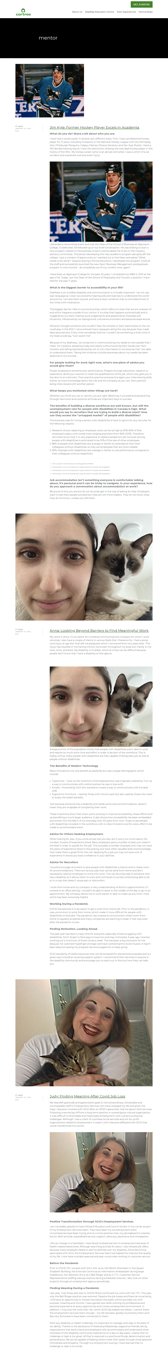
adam (20, 126)
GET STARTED (141, 4)
